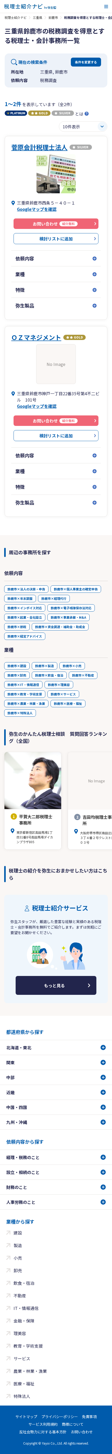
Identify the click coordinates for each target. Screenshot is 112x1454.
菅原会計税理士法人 (39, 147)
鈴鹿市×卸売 (17, 675)
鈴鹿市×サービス (63, 694)
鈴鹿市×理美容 (59, 684)
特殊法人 (22, 1396)
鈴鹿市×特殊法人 (20, 713)
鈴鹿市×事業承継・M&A (68, 617)
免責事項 (89, 1416)
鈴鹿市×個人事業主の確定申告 (76, 589)
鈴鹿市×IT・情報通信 (23, 684)
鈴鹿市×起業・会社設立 (25, 617)
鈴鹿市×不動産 (83, 675)
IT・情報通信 (26, 1308)
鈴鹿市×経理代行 (53, 598)
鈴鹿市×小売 (72, 665)
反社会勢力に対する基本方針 (43, 1431)
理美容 (20, 1333)
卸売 (18, 1270)
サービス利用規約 (43, 1424)
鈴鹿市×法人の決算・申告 (26, 589)
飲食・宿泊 (24, 1283)
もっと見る (54, 985)
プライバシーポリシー (59, 1416)
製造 (18, 1245)
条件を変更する (86, 62)
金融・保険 (24, 1321)
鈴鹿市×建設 (17, 665)
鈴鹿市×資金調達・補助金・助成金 (60, 626)
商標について (73, 1424)
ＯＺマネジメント (36, 337)
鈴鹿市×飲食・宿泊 (49, 675)
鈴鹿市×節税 (17, 626)
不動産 (20, 1295)
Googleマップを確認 (37, 209)
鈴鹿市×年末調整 (20, 598)
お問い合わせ (82, 1431)
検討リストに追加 (56, 238)
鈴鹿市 (53, 17)
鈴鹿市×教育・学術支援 (25, 694)
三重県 (37, 17)
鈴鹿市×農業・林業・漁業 (26, 703)
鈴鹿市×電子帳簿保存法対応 (71, 608)
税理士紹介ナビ (16, 17)
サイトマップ (26, 1416)
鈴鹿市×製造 (44, 665)
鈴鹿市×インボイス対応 (25, 608)
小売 (18, 1258)
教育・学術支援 (28, 1346)
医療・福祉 (24, 1383)
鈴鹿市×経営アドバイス (25, 636)
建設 (18, 1233)
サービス (22, 1358)
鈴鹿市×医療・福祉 (68, 703)
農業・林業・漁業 (30, 1371)
